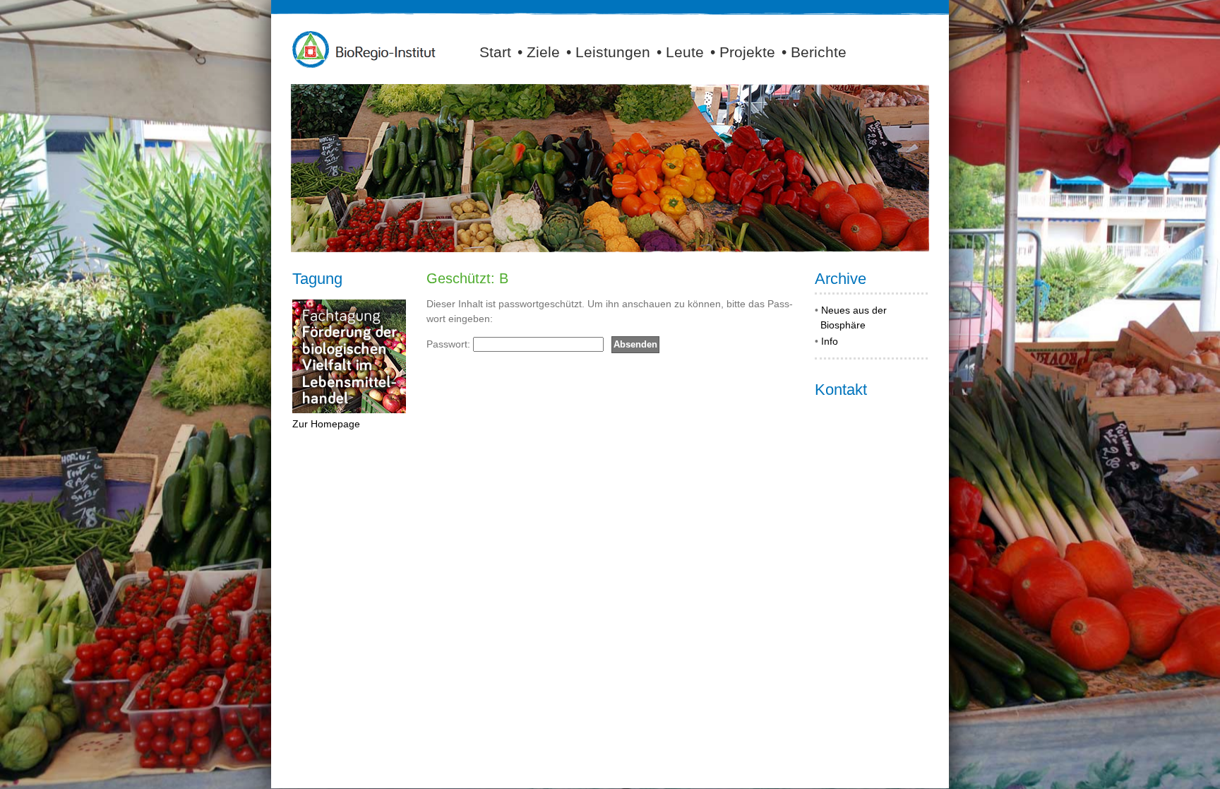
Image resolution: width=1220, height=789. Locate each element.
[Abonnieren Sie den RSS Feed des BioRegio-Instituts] (924, 51)
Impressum (908, 779)
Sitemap (864, 779)
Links (794, 779)
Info (829, 341)
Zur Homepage (326, 423)
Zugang (827, 779)
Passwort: (449, 344)
